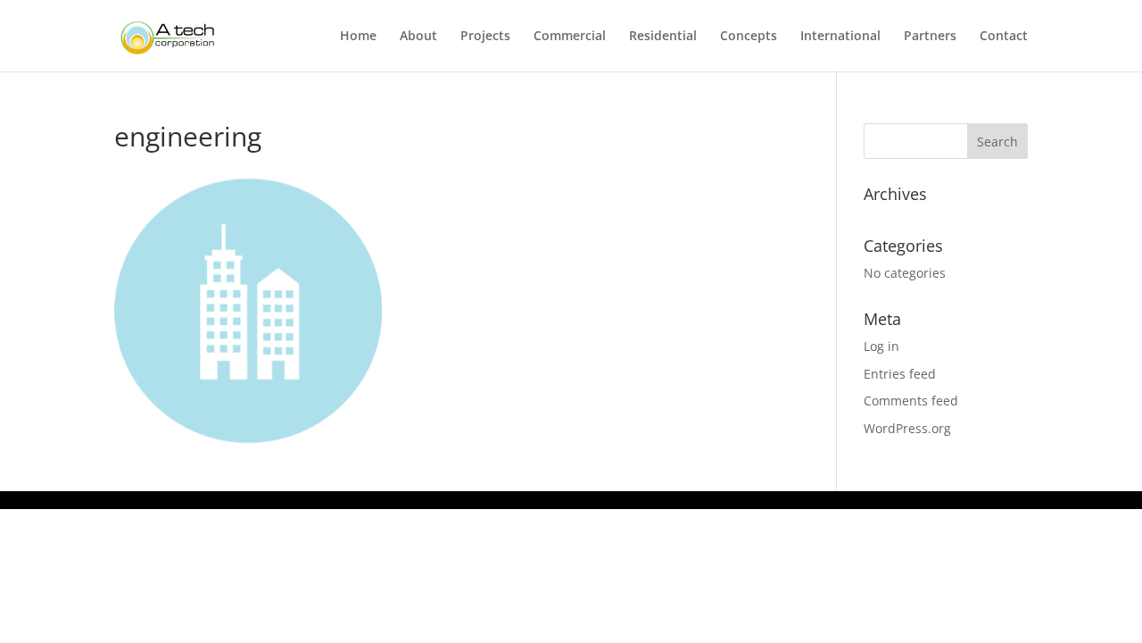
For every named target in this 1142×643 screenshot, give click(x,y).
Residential (663, 36)
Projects (485, 36)
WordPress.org (907, 428)
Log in (881, 346)
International (840, 36)
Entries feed (900, 373)
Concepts (748, 36)
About (418, 36)
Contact (1004, 36)
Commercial (570, 36)
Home (358, 36)
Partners (930, 36)
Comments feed (911, 400)
